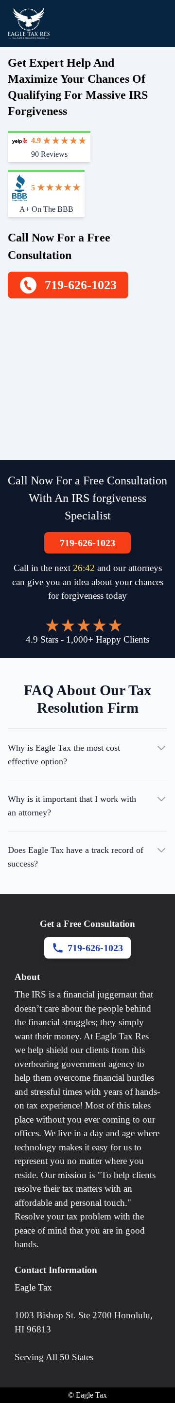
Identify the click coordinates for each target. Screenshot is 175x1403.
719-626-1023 (87, 542)
